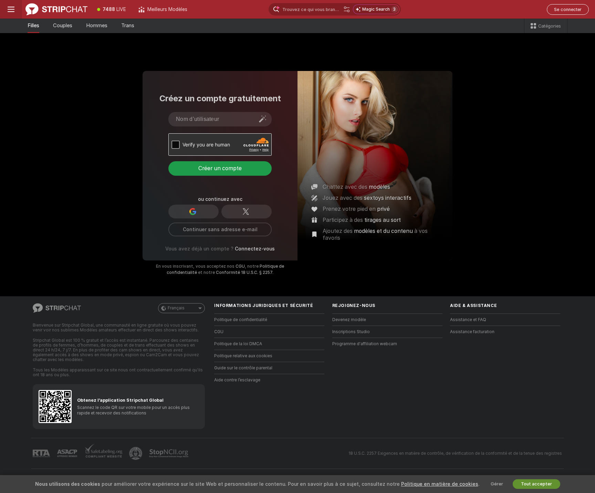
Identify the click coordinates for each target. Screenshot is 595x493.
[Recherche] (347, 9)
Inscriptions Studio (351, 331)
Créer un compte (220, 168)
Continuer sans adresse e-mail (220, 229)
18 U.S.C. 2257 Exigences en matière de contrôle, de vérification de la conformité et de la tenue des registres (455, 453)
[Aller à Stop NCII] (169, 453)
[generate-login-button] (262, 118)
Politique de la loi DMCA (238, 343)
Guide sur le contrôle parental (243, 368)
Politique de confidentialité (240, 319)
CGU (240, 266)
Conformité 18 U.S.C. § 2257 (244, 272)
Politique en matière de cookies (439, 484)
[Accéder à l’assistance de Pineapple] (136, 453)
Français (176, 308)
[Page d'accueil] (56, 9)
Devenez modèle (349, 319)
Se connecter (568, 9)
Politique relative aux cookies (243, 355)
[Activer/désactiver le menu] (11, 9)
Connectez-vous (255, 248)
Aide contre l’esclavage (237, 380)
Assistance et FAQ (468, 319)
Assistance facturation (472, 331)
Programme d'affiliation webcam (364, 343)
